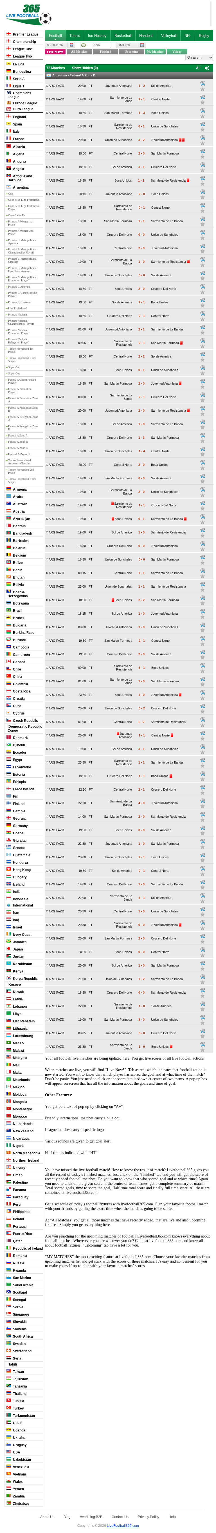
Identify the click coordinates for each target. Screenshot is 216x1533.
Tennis (74, 36)
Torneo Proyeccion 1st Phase (20, 350)
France (18, 139)
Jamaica (19, 942)
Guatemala (21, 855)
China (17, 677)
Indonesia (20, 899)
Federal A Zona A (18, 435)
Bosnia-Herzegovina (18, 594)
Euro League (22, 109)
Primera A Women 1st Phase (20, 223)
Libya (17, 1014)
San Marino (21, 1278)
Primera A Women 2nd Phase (20, 232)
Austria (18, 511)
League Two (22, 56)
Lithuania (20, 1029)
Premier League (25, 34)
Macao (18, 1043)
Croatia (18, 699)
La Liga (18, 64)
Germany (20, 826)
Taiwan (18, 1372)
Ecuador (19, 753)
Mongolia (19, 1102)
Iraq (15, 920)
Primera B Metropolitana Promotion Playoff (22, 279)
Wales (17, 1482)
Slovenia (19, 1329)
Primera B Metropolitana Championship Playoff (22, 251)
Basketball (123, 36)
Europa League (24, 103)
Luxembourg (22, 1036)
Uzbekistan (21, 1460)
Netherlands (22, 1124)
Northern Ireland (25, 1161)
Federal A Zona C (18, 447)
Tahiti (12, 1364)
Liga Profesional (17, 308)
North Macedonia (26, 1153)
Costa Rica (21, 691)
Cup (10, 193)
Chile (16, 669)
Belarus (19, 548)
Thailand (19, 1394)
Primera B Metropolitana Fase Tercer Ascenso (22, 269)
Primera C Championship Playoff (22, 294)
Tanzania (19, 1386)
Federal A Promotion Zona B (23, 409)
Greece (18, 848)
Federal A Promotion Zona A (23, 400)
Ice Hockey (97, 36)
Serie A (18, 79)
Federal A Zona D (19, 454)
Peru (16, 1204)
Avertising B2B (91, 1517)
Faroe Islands (23, 789)
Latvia (17, 999)
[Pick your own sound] (202, 83)
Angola (18, 169)
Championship (24, 42)
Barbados (20, 541)
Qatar (17, 1241)
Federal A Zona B (18, 441)
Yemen (18, 1489)
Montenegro (22, 1109)
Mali (15, 1065)
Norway (18, 1168)
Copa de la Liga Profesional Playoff (24, 207)
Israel (17, 927)
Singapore (20, 1314)
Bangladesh (22, 533)
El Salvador (21, 767)
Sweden (19, 1344)
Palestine (20, 1183)
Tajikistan (20, 1379)
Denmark (20, 738)
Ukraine (19, 1438)
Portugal (19, 1226)
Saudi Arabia (22, 1285)
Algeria (18, 154)
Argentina (20, 187)
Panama (19, 1190)
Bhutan (18, 577)
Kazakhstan (22, 964)
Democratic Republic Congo (25, 729)
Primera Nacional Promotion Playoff (18, 331)
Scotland (19, 1292)
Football (55, 36)
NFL (187, 36)
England (19, 117)
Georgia (19, 818)
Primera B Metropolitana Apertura (22, 242)
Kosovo (14, 985)
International (22, 905)
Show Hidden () (85, 68)
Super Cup (14, 367)
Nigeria (18, 1146)
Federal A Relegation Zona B (23, 428)
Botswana (20, 603)
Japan (17, 949)
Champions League (19, 95)
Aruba (17, 497)
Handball (146, 36)
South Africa (22, 1336)
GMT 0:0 (124, 45)
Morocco (19, 1117)
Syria (16, 1358)
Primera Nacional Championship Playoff (21, 322)
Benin (17, 570)
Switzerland (22, 1351)
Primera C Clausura (19, 302)
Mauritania (21, 1080)
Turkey (18, 1408)
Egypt (17, 760)
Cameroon (21, 655)
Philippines (21, 1212)
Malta (17, 1073)
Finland (18, 804)
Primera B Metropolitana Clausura (22, 260)
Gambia (18, 811)
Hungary (19, 877)
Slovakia (19, 1322)
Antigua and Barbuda (20, 178)
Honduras (20, 862)
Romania (19, 1256)
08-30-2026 (55, 45)
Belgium (19, 555)
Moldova (19, 1095)
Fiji (14, 797)
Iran (15, 913)
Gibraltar (19, 840)
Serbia (17, 1307)
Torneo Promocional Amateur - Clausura (19, 462)
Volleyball (169, 36)
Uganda (18, 1430)
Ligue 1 (18, 86)
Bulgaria (19, 625)
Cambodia (20, 647)
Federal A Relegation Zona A (23, 418)
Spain (17, 124)
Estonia (18, 775)
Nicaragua (21, 1139)
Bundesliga (21, 72)
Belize (17, 563)
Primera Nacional (18, 314)
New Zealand (22, 1131)
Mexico (18, 1087)
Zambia (18, 1496)
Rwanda (19, 1270)
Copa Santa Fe (16, 215)
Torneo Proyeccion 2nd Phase (21, 471)
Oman (17, 1175)
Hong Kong (21, 870)
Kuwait (18, 992)
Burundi (19, 640)
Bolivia (18, 585)
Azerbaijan (21, 519)
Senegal (19, 1300)
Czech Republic (25, 721)
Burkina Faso (23, 633)
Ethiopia (19, 782)
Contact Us (120, 1517)
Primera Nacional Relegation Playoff (18, 341)
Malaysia (19, 1058)
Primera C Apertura (19, 286)
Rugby (204, 36)
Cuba (16, 706)
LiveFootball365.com (123, 1525)
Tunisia (18, 1401)
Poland (18, 1219)
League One (22, 49)
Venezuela (20, 1467)
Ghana (17, 833)
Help (172, 1517)
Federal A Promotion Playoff (20, 390)
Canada (18, 662)
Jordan (18, 957)
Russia (18, 1263)
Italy (16, 132)
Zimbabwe (20, 1504)
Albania (18, 147)
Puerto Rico (22, 1234)
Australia (20, 504)
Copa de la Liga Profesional (24, 199)
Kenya (17, 971)
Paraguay (20, 1197)
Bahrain (19, 526)
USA (16, 1452)
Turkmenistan (23, 1416)
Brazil (17, 611)
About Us (47, 1517)
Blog (67, 1517)
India (16, 892)
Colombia (20, 684)
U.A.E (17, 1423)
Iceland (18, 884)
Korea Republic (25, 979)
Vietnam (19, 1474)
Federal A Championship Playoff (22, 381)
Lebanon (19, 1007)
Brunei (18, 618)
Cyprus (18, 713)
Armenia (19, 489)
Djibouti (18, 745)
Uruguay (19, 1445)
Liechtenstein (23, 1021)
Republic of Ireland (27, 1248)
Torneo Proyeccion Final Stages (22, 359)
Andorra (19, 162)
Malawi (18, 1051)
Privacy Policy (148, 1517)
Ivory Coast (22, 935)
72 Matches (55, 68)
